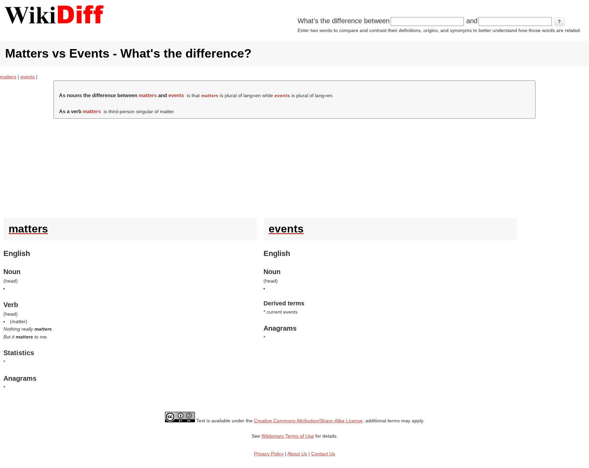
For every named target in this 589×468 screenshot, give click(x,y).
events (27, 76)
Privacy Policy (269, 453)
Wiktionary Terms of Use (287, 436)
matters (8, 76)
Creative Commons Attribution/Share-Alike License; (309, 420)
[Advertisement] (294, 166)
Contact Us (323, 453)
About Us (297, 453)
